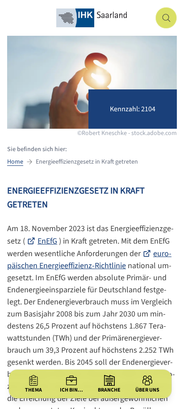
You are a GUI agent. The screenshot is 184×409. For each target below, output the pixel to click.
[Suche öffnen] (166, 18)
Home (15, 161)
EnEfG (47, 241)
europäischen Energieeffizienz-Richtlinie (89, 259)
